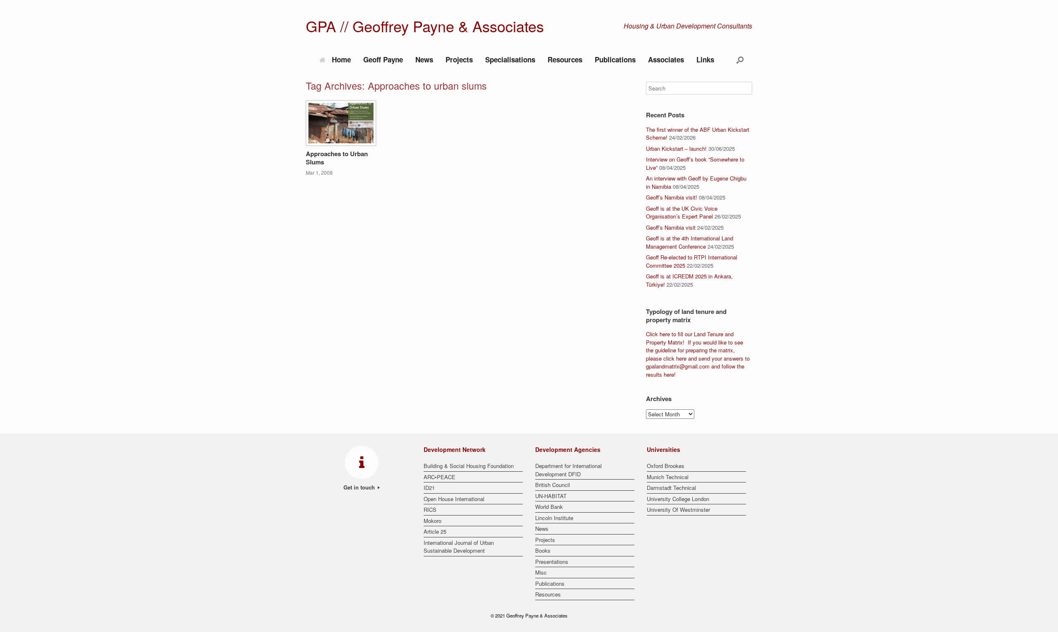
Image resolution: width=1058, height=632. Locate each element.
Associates (666, 59)
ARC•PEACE (439, 477)
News (424, 59)
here (665, 334)
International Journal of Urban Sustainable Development (459, 547)
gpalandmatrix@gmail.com (678, 366)
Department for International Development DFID (568, 470)
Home (341, 59)
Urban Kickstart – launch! (676, 148)
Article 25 (435, 531)
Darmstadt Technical (671, 488)
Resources (565, 59)
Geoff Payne (383, 59)
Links (705, 59)
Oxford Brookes (665, 466)
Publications (615, 59)
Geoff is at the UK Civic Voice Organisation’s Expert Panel (681, 212)
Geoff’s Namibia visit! (671, 197)
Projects (459, 59)
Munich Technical (668, 477)
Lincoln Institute (554, 518)
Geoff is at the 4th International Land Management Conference (689, 242)
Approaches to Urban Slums (337, 157)
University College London (678, 499)
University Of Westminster (678, 509)
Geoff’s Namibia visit (671, 227)
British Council (552, 485)
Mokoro (432, 521)
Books (542, 550)
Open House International (454, 499)
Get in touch (359, 487)
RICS (430, 509)
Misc (541, 572)
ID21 (429, 488)
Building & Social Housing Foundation (469, 466)
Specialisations (510, 59)
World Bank (549, 507)
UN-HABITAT (551, 496)
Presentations (551, 561)
